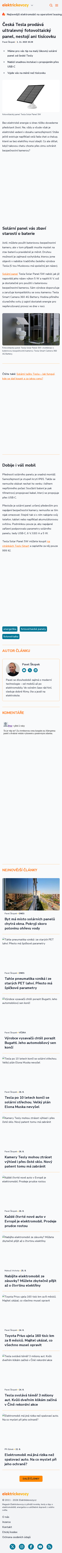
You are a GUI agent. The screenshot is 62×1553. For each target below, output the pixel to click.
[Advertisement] (31, 187)
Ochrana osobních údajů (16, 1537)
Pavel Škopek (8, 42)
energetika (9, 629)
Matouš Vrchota (12, 1270)
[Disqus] (31, 757)
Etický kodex (9, 1532)
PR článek (9, 1449)
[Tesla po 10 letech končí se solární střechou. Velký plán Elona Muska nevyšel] (31, 1073)
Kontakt (7, 1527)
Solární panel (10, 274)
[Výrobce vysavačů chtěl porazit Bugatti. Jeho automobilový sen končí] (31, 1013)
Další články (31, 1478)
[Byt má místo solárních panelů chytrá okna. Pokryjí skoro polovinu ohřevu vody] (31, 894)
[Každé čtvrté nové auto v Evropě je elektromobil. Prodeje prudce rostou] (31, 1192)
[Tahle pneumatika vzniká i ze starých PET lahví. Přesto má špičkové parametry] (31, 954)
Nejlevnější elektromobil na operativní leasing (34, 14)
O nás (5, 1517)
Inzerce (6, 1522)
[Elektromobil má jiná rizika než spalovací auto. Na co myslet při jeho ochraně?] (31, 1430)
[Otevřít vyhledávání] (51, 5)
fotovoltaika (10, 636)
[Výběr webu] (32, 5)
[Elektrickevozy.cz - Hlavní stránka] (15, 5)
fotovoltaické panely (33, 629)
